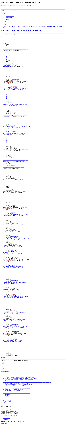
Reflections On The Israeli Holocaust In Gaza (12, 340)
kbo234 (5, 283)
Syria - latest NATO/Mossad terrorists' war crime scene (14, 133)
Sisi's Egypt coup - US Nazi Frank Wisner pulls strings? (14, 191)
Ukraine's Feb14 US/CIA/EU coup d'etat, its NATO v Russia (15, 296)
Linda (6, 50)
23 (6, 142)
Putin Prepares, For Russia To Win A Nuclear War (13, 266)
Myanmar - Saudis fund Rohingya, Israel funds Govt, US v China (16, 259)
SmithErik (13, 177)
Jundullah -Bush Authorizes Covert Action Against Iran (14, 224)
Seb (6, 168)
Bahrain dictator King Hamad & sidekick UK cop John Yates (15, 214)
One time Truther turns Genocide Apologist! (12, 245)
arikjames (13, 189)
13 (6, 59)
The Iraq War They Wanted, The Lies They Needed (13, 167)
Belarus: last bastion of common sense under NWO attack (15, 333)
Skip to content (4, 7)
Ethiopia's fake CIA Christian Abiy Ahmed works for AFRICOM (16, 126)
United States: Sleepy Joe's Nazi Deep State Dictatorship (14, 81)
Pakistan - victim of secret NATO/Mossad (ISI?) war (13, 179)
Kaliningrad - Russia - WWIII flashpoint (11, 289)
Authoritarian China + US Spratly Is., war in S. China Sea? (15, 104)
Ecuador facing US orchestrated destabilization (12, 231)
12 (6, 58)
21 (6, 140)
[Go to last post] (16, 63)
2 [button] (3, 40)
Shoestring (7, 239)
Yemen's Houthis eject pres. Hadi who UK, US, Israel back (15, 115)
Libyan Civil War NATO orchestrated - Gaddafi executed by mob (16, 88)
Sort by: (12, 360)
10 (6, 56)
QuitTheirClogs (7, 66)
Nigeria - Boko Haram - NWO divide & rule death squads (15, 207)
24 (6, 143)
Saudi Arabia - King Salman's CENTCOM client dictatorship (15, 149)
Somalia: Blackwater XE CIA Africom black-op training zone (15, 160)
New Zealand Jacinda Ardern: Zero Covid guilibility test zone (15, 326)
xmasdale (7, 150)
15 (6, 98)
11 (6, 57)
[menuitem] (10, 16)
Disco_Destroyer (8, 116)
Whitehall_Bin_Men (15, 79)
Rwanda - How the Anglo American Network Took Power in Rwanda (17, 238)
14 (6, 97)
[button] (3, 41)
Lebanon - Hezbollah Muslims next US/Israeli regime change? (15, 282)
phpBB (7, 421)
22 (6, 141)
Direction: (21, 360)
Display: (3, 360)
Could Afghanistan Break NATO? (10, 65)
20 (6, 139)
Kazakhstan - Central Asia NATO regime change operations (15, 319)
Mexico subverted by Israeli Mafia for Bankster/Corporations (15, 312)
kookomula (6, 313)
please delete (5, 252)
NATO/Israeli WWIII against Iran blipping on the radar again (15, 49)
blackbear (7, 341)
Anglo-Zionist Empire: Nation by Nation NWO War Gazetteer (21, 30)
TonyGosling (13, 63)
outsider (12, 212)
